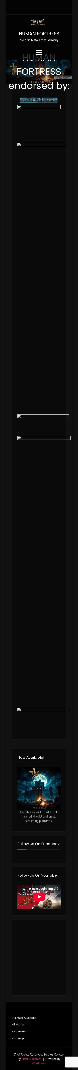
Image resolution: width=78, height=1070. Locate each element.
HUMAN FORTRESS (39, 33)
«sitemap (18, 1038)
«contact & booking (24, 1017)
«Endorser (18, 1024)
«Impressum (19, 1031)
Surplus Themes (32, 1059)
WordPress (39, 1063)
